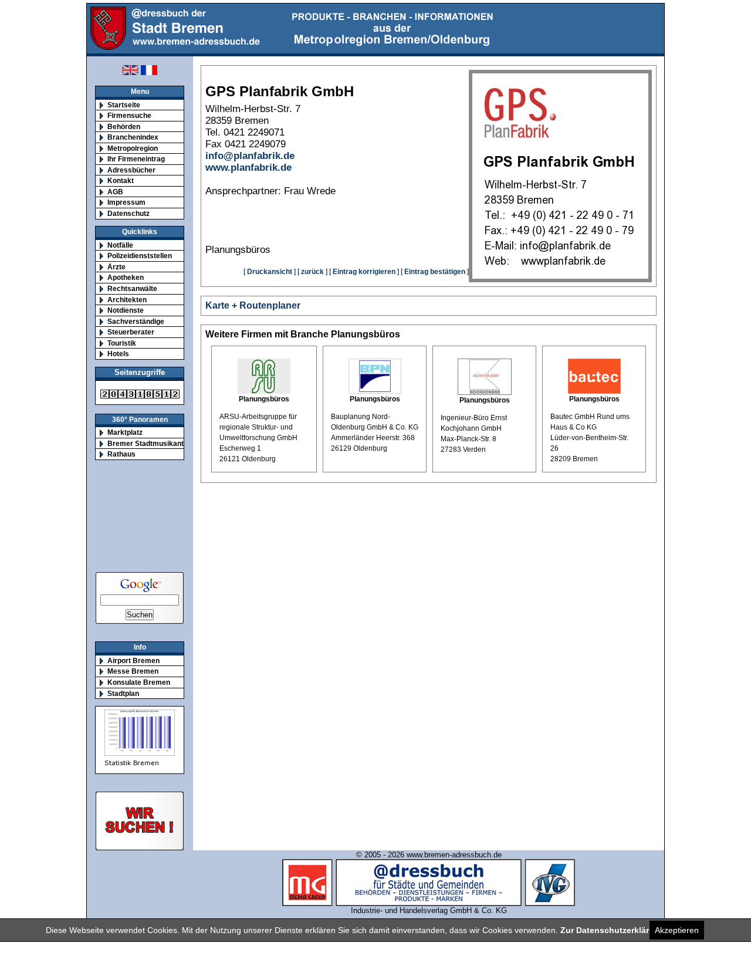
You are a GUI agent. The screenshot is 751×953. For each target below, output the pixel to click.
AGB (115, 191)
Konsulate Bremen (138, 682)
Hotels (118, 353)
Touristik (121, 343)
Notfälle (120, 245)
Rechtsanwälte (132, 288)
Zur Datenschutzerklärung (612, 930)
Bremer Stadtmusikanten (149, 443)
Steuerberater (130, 332)
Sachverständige (135, 321)
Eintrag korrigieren (364, 272)
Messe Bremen (132, 671)
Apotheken (125, 277)
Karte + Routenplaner (252, 305)
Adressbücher (131, 170)
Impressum (126, 202)
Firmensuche (129, 115)
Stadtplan (123, 693)
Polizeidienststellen (139, 255)
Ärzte (116, 267)
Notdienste (125, 310)
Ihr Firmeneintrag (136, 159)
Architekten (127, 299)
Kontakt (120, 180)
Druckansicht (269, 272)
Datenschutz (128, 213)
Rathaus (121, 454)
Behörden (123, 126)
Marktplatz (125, 432)
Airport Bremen (133, 660)
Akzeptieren (677, 930)
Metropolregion (132, 148)
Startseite (123, 105)
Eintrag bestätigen (434, 272)
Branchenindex (132, 137)
